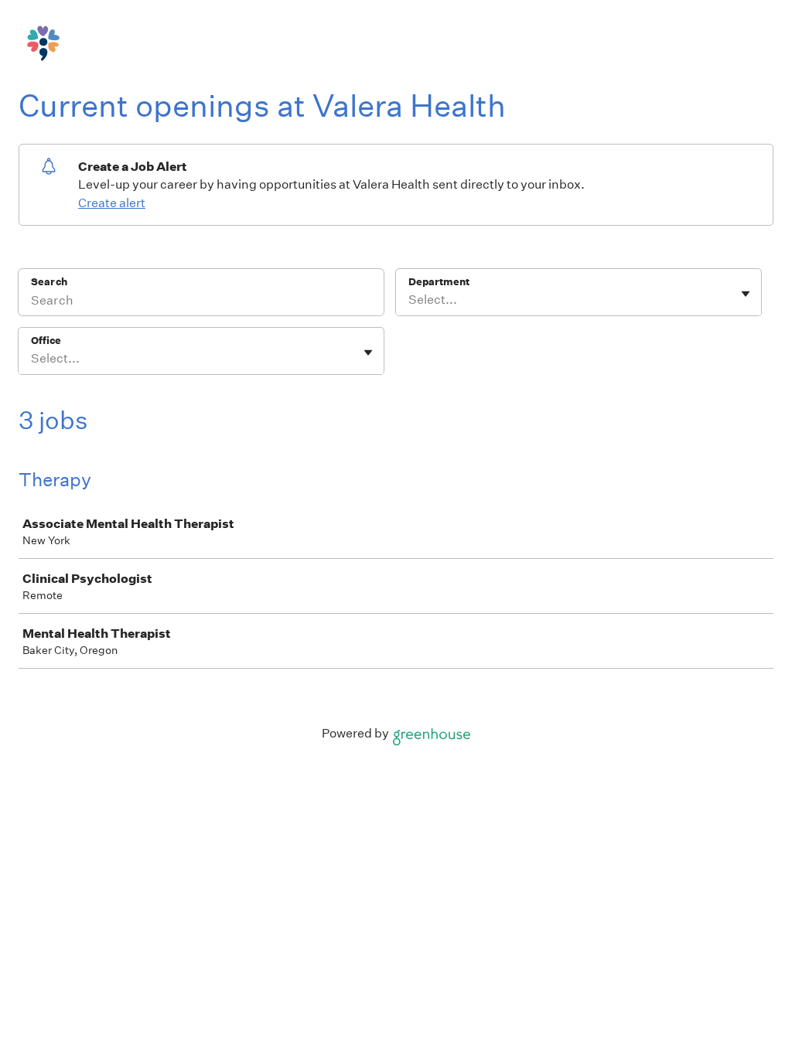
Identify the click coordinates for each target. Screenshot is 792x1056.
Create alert (111, 203)
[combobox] (409, 299)
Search (49, 281)
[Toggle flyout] (745, 293)
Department (438, 281)
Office (46, 340)
